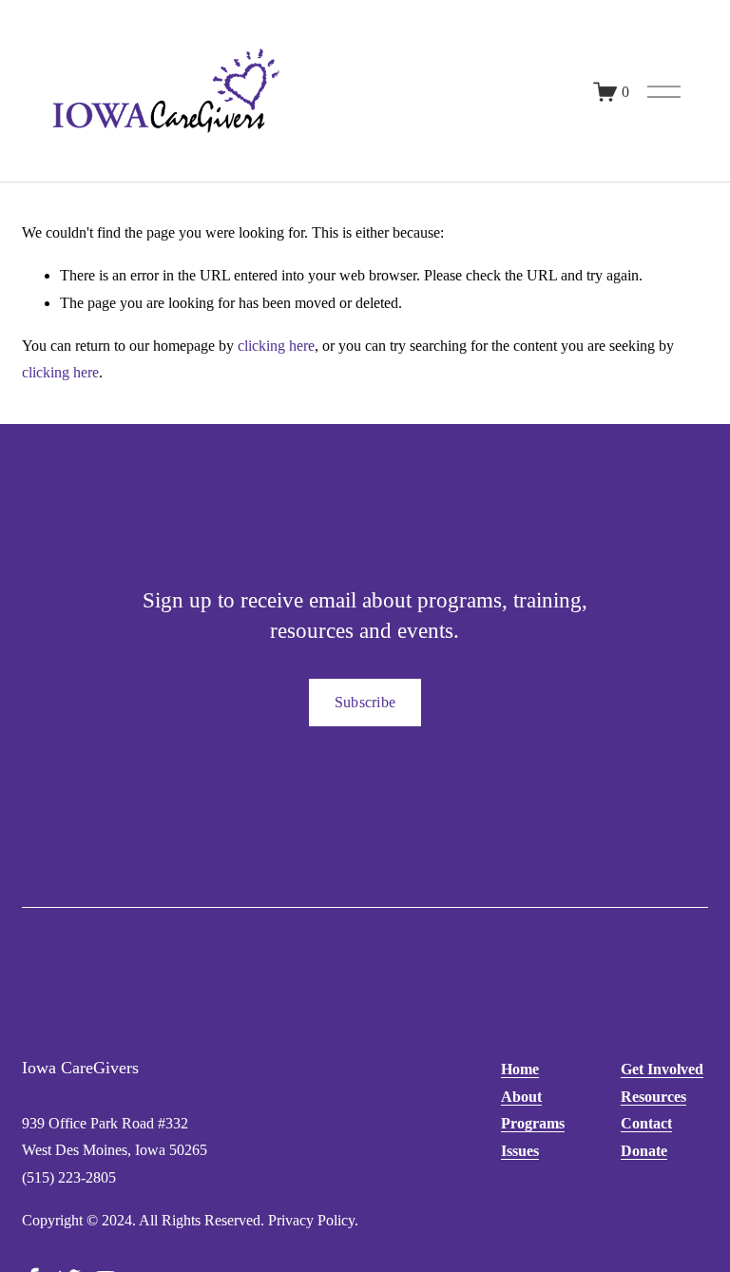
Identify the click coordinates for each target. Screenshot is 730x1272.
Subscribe (365, 702)
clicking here (276, 345)
